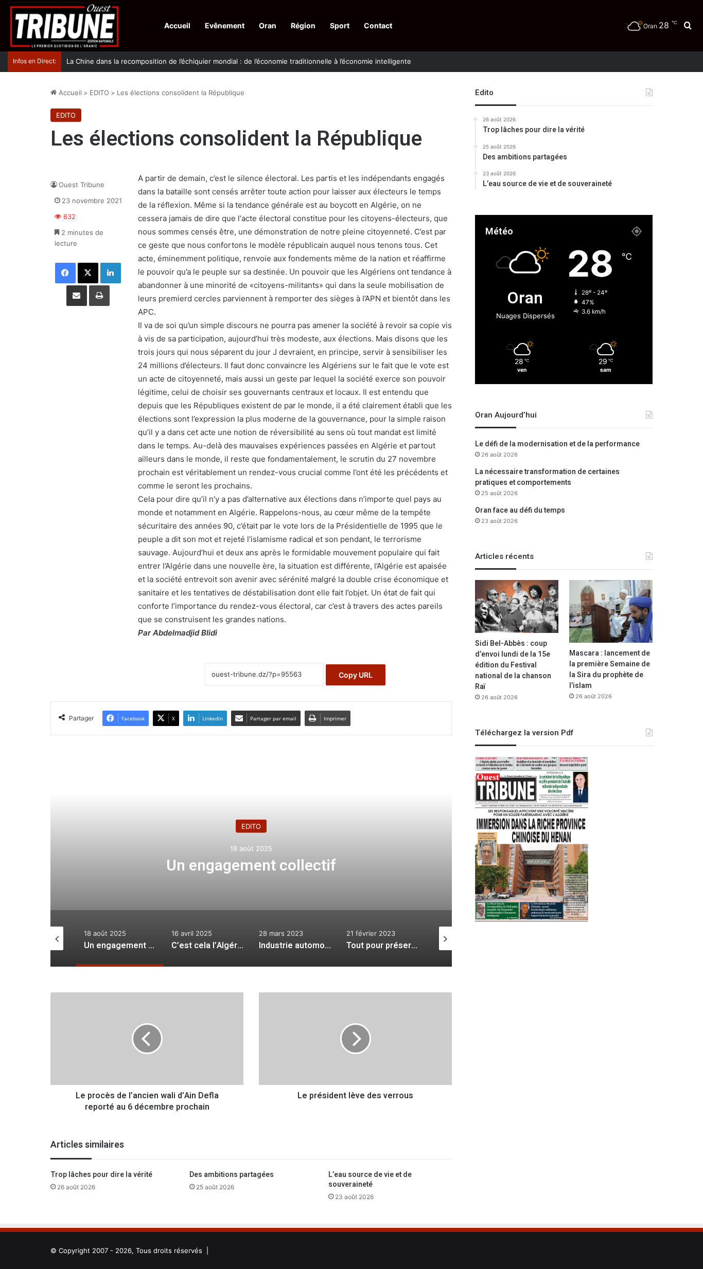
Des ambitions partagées (231, 1174)
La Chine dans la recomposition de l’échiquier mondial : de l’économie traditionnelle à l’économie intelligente (238, 61)
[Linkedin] (110, 273)
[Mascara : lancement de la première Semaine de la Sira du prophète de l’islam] (611, 611)
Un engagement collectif (251, 865)
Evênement (224, 25)
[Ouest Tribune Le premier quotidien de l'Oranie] (64, 26)
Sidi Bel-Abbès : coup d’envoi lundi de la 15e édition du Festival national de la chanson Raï (513, 665)
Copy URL (356, 674)
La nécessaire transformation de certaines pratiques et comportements (547, 477)
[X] (88, 273)
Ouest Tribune (81, 184)
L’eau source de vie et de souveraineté (370, 1179)
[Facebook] (65, 273)
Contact (378, 25)
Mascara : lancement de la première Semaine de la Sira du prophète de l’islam (609, 669)
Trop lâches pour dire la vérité (101, 1174)
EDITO (99, 92)
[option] (251, 864)
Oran (267, 25)
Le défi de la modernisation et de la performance (557, 444)
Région (303, 25)
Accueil (177, 25)
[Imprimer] (99, 295)
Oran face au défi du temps (520, 510)
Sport (339, 25)
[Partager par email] (76, 295)
